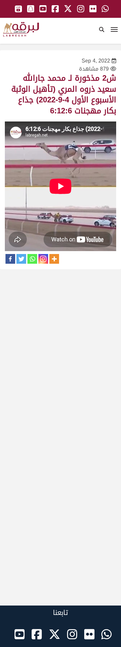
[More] (54, 259)
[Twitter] (21, 259)
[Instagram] (43, 259)
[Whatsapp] (32, 259)
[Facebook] (10, 259)
